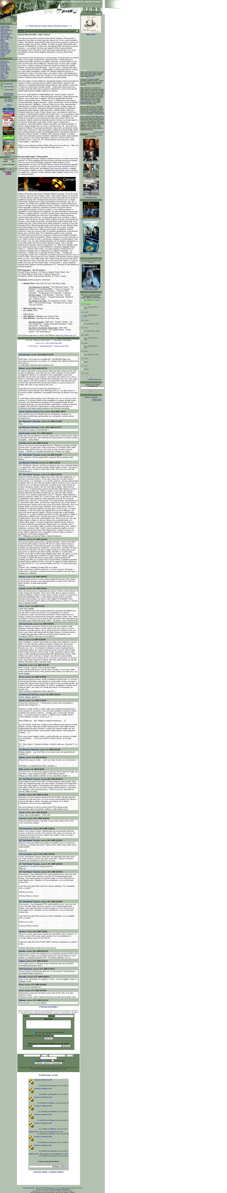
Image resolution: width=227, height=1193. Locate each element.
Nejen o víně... (91, 34)
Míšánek (22, 1000)
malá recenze (92, 109)
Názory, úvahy (4, 49)
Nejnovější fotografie (6, 30)
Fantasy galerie (4, 68)
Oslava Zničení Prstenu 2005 (53, 343)
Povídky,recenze (4, 66)
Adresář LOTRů (5, 52)
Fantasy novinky (5, 62)
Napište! (72, 1192)
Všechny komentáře (48, 1007)
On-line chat (3, 71)
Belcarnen (21, 30)
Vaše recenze (3, 32)
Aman (21, 606)
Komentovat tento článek (61, 346)
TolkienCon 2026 (6, 27)
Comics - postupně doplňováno (91, 194)
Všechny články (46, 26)
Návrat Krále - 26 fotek (90, 161)
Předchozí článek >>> (63, 26)
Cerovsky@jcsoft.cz (8, 95)
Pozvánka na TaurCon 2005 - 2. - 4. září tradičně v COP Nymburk (52, 340)
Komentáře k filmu (5, 50)
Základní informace (6, 33)
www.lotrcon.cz (90, 79)
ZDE (92, 76)
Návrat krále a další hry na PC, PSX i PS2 (91, 253)
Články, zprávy (4, 29)
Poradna (2, 42)
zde (92, 262)
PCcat (21, 985)
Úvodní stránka (4, 26)
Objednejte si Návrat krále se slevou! (91, 218)
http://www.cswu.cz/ (67, 335)
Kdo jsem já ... (4, 61)
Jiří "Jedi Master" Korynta (29, 455)
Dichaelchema (24, 355)
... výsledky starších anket (93, 379)
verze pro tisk (75, 338)
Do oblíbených (8, 83)
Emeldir (22, 795)
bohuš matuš (24, 433)
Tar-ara (21, 677)
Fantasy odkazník (5, 69)
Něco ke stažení (4, 45)
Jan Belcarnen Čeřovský (28, 427)
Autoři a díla (4, 65)
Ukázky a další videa (6, 37)
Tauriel (21, 700)
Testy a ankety (4, 72)
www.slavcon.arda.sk (86, 101)
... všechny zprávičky (98, 132)
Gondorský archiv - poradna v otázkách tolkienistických (91, 288)
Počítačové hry (4, 77)
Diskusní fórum (4, 47)
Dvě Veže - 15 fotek (91, 178)
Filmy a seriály (4, 74)
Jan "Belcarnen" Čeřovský (29, 421)
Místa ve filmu (4, 39)
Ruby (21, 769)
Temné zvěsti (3, 46)
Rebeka (22, 757)
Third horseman (25, 829)
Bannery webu (4, 53)
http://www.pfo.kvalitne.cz (60, 168)
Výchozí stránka (8, 89)
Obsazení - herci (5, 35)
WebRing (3, 55)
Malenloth (23, 665)
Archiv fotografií (5, 36)
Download (3, 78)
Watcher (22, 539)
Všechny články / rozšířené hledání (48, 1172)
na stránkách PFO (99, 113)
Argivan (22, 577)
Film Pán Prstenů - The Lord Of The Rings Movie (38, 1188)
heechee (22, 588)
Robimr (22, 368)
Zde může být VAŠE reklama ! (8, 100)
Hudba (2, 40)
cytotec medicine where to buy (31, 412)
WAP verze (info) (9, 86)
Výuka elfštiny (4, 43)
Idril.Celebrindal (25, 624)
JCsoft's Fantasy (65, 1188)
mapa (63, 276)
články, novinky (97, 399)
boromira (22, 818)
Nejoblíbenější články (46, 346)
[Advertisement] (48, 19)
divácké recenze (97, 400)
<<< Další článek (32, 26)
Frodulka (22, 443)
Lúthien (22, 961)
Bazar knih (3, 64)
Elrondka (22, 977)
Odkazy (2, 56)
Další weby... (8, 155)
